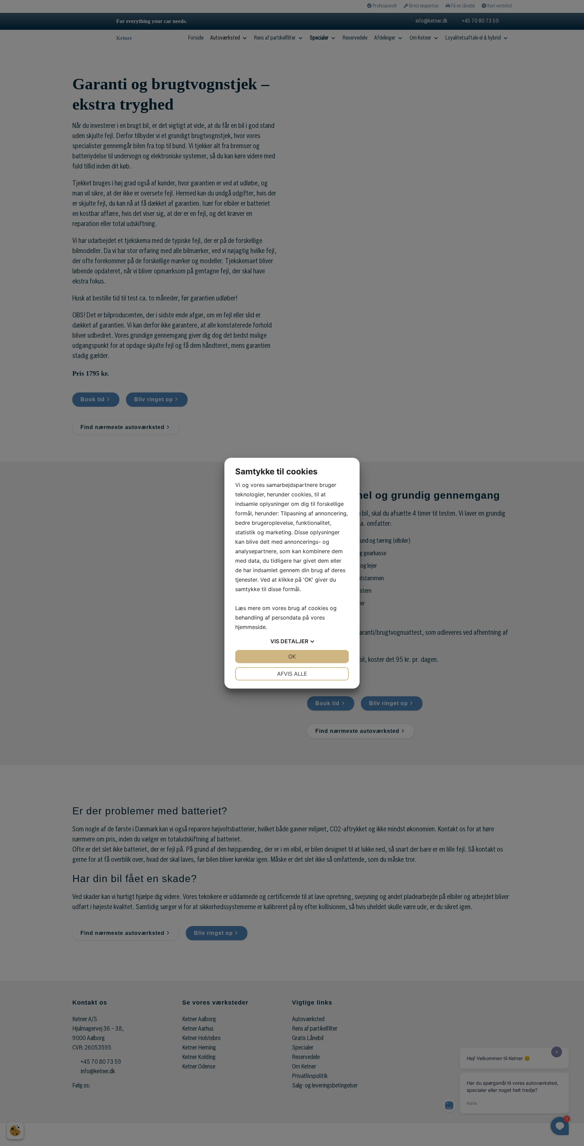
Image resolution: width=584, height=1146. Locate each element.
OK (292, 656)
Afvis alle (292, 673)
